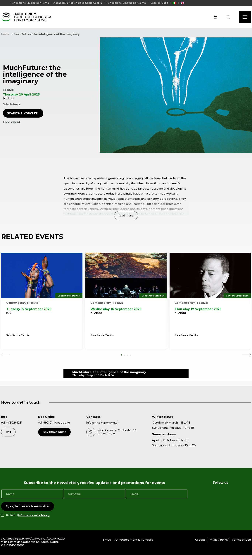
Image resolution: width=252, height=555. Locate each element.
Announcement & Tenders (134, 539)
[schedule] (216, 17)
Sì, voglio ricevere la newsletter (27, 506)
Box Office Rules (54, 432)
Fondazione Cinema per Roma (126, 2)
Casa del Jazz (159, 2)
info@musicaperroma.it (102, 422)
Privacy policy (219, 539)
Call (8, 432)
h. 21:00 (12, 313)
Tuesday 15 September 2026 (28, 309)
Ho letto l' (28, 515)
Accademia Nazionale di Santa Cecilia (77, 2)
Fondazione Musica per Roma (30, 2)
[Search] (229, 17)
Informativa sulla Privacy (34, 515)
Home (5, 34)
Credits (200, 539)
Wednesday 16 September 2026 (116, 309)
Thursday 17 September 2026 (198, 309)
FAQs (107, 539)
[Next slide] (246, 355)
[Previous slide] (5, 355)
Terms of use (241, 539)
